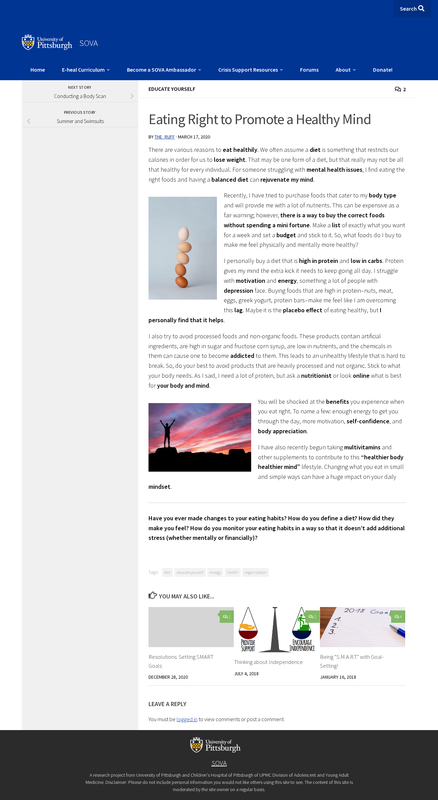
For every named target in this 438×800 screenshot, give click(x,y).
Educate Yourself (172, 88)
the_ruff (165, 137)
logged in (187, 719)
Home (37, 69)
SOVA (88, 42)
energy (215, 572)
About (343, 69)
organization (256, 572)
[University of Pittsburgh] (47, 48)
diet (167, 572)
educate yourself (190, 572)
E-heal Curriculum (83, 69)
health (232, 572)
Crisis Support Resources (248, 69)
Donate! (382, 69)
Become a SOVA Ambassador (161, 69)
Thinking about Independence (268, 662)
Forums (309, 69)
